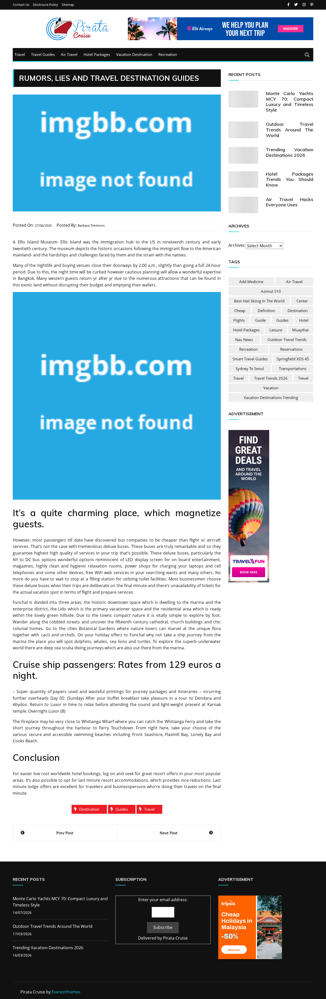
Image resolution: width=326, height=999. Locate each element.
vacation (270, 387)
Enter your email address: (163, 899)
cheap (239, 310)
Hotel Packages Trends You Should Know (289, 179)
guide (260, 320)
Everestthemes (66, 992)
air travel (294, 281)
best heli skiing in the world (259, 300)
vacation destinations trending (271, 397)
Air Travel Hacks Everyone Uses (289, 202)
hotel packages (246, 329)
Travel (20, 54)
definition (266, 310)
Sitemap (68, 4)
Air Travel (69, 54)
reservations (291, 349)
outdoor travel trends (287, 339)
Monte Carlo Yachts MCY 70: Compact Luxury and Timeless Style (289, 101)
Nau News (244, 339)
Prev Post (64, 832)
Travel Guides (43, 54)
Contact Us (21, 4)
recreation (248, 349)
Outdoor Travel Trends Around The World (289, 129)
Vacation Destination (134, 54)
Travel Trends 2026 (271, 378)
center (302, 300)
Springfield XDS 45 (293, 358)
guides (122, 809)
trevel (303, 378)
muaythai (300, 329)
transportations (292, 368)
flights (239, 320)
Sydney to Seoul (250, 368)
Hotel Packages (97, 54)
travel (149, 809)
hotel (303, 320)
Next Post (169, 832)
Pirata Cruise (175, 938)
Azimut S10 (271, 291)
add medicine (251, 281)
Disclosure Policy (45, 4)
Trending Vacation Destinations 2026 (289, 152)
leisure (275, 329)
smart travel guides (250, 358)
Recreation (167, 54)
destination (89, 809)
